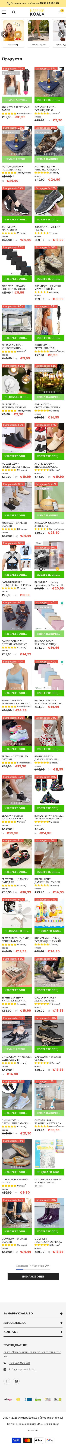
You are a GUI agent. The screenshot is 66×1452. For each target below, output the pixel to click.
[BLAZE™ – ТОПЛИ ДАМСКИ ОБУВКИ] (17, 793)
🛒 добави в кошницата (18, 399)
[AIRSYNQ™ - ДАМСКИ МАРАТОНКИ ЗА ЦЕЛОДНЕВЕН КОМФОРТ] (49, 263)
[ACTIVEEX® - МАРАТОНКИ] (17, 204)
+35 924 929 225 (19, 1365)
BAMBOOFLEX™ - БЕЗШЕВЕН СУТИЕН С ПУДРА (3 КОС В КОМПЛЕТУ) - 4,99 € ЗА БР (15, 705)
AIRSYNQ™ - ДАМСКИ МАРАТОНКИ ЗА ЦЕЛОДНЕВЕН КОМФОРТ (47, 290)
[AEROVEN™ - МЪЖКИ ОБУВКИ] (49, 204)
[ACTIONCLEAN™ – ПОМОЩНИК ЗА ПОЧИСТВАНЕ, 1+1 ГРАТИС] (17, 143)
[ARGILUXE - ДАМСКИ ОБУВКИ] (17, 500)
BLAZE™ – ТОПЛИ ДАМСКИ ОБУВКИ (13, 820)
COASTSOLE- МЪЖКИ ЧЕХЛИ (15, 1184)
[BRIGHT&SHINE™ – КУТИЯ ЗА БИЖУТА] (17, 975)
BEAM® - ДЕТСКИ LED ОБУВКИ (15, 761)
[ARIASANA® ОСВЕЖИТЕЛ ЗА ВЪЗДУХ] (49, 500)
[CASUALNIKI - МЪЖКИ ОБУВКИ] (49, 1034)
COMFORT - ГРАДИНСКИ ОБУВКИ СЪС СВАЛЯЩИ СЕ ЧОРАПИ (47, 1243)
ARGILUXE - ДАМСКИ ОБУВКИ (14, 527)
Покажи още (33, 1279)
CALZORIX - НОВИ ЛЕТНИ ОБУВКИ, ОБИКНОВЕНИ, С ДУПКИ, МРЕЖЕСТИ (46, 1002)
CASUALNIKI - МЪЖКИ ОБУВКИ (47, 1061)
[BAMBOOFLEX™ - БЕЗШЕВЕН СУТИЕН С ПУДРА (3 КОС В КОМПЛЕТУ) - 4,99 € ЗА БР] (17, 677)
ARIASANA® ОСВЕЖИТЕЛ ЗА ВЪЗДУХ (49, 527)
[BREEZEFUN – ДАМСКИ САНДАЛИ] (17, 856)
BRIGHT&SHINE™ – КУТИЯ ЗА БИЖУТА (14, 1002)
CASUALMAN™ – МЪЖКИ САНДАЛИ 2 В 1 (17, 1061)
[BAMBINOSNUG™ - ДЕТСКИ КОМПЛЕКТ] (17, 618)
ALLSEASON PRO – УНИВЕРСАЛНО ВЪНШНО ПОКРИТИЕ (14, 350)
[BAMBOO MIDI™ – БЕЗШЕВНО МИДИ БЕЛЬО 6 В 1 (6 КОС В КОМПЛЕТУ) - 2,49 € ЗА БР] (49, 618)
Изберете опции (49, 102)
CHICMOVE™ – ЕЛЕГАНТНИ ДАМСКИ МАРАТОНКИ (15, 1125)
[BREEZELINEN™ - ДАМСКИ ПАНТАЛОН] (49, 856)
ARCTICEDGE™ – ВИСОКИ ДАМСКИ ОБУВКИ (45, 468)
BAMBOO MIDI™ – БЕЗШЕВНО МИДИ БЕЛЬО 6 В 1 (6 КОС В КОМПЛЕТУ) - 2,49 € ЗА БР (47, 645)
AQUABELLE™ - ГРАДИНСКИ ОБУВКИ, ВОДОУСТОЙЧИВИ (15, 468)
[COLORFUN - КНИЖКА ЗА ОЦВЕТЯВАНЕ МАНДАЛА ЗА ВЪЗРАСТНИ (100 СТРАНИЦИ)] (49, 1157)
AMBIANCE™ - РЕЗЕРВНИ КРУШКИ (14, 409)
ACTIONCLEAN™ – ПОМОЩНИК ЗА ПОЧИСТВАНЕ (45, 112)
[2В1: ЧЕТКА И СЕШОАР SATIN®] (17, 84)
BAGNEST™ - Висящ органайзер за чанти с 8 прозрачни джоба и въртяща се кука (48, 586)
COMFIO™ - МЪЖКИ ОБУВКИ (14, 1243)
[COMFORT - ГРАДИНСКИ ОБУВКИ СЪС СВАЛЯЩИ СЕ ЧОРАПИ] (49, 1216)
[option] (33, 4)
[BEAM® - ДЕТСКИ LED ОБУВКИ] (17, 733)
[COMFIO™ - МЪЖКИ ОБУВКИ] (17, 1216)
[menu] (4, 15)
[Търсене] (14, 15)
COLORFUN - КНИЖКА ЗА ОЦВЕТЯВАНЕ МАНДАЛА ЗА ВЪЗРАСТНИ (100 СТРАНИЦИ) (48, 1184)
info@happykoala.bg (22, 1372)
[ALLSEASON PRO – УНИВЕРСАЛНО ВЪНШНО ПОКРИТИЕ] (17, 322)
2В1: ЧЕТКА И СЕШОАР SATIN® (15, 112)
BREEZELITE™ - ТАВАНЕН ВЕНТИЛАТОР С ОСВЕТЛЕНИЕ (16, 943)
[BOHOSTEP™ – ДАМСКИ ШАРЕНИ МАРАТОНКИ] (49, 793)
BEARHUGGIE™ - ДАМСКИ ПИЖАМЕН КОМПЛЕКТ (46, 761)
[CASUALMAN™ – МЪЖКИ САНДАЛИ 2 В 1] (17, 1034)
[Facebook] (7, 1383)
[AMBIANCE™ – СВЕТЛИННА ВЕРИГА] (49, 382)
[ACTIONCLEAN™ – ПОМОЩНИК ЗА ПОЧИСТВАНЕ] (49, 84)
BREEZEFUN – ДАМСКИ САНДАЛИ (15, 883)
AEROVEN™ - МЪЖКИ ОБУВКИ (47, 231)
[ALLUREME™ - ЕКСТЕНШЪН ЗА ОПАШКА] (49, 322)
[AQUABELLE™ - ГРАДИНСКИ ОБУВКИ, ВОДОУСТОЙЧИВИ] (17, 441)
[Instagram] (16, 1383)
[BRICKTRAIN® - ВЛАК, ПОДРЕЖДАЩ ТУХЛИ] (49, 915)
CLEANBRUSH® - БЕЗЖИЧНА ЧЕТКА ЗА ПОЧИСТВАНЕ (47, 1125)
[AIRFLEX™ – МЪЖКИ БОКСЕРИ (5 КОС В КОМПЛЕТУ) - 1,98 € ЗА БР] (17, 263)
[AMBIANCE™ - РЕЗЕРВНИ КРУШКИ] (17, 382)
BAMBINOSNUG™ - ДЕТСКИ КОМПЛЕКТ (14, 645)
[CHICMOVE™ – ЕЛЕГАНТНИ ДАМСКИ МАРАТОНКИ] (17, 1097)
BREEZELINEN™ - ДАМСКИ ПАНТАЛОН (47, 883)
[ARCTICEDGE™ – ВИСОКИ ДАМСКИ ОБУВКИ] (49, 441)
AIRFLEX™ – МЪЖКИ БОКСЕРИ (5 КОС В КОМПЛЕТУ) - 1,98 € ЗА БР (15, 290)
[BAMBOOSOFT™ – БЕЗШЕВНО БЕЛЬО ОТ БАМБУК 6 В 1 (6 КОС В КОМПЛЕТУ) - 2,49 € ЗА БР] (49, 677)
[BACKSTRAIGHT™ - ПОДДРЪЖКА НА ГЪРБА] (17, 559)
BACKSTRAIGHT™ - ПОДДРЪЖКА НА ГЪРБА (16, 586)
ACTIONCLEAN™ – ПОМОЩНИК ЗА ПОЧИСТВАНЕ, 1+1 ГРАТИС (12, 171)
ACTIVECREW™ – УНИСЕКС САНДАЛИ (46, 171)
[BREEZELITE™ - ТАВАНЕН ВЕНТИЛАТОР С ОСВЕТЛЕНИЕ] (17, 915)
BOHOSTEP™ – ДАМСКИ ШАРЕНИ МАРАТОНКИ (49, 820)
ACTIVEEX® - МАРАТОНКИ (9, 231)
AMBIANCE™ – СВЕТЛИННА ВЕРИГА (47, 409)
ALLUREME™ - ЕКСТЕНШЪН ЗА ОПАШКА (44, 350)
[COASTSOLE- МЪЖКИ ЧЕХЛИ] (17, 1157)
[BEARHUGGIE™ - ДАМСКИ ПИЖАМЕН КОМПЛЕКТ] (49, 733)
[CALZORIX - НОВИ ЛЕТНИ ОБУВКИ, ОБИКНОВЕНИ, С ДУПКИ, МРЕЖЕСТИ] (49, 975)
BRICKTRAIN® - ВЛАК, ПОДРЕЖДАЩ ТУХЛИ (47, 943)
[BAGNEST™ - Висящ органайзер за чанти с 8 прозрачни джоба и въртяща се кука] (49, 559)
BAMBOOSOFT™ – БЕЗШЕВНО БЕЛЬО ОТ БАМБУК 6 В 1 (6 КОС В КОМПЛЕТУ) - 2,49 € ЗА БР (48, 705)
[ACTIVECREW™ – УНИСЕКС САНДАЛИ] (49, 143)
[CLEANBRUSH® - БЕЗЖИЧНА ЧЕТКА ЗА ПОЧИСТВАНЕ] (49, 1097)
